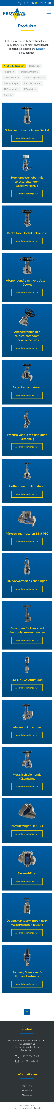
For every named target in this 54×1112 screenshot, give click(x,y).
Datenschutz (27, 1090)
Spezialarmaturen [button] (32, 83)
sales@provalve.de (30, 1061)
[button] (48, 12)
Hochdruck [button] (34, 66)
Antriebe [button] (8, 95)
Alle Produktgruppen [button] (14, 66)
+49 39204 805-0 (30, 1056)
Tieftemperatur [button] (11, 89)
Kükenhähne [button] (30, 89)
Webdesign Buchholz (32, 1108)
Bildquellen (27, 1095)
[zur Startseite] (14, 14)
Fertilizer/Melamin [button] (29, 71)
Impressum (27, 1085)
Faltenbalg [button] (9, 71)
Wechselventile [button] (11, 77)
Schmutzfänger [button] (11, 83)
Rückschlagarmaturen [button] (34, 77)
